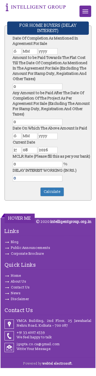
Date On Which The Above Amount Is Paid (50, 128)
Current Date (24, 142)
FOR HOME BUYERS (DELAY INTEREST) (48, 28)
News (16, 293)
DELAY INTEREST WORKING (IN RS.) (45, 170)
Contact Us (20, 287)
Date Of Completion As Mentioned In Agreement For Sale (45, 41)
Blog (15, 242)
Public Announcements (30, 248)
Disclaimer (20, 299)
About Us (18, 281)
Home (16, 276)
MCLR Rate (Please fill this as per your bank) (51, 156)
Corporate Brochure (27, 254)
